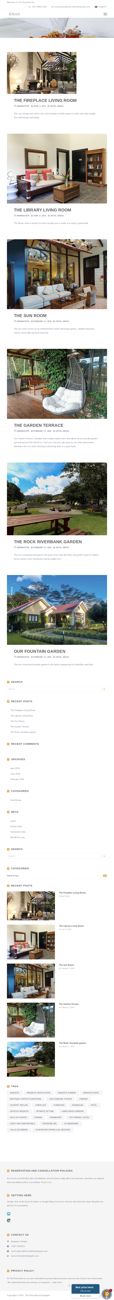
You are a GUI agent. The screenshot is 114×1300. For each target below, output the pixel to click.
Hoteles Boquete (19, 1111)
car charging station (60, 1099)
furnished (59, 1105)
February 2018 (17, 779)
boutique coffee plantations (25, 1099)
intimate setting (45, 1111)
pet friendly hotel (79, 1117)
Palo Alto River (18, 1117)
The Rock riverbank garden (48, 541)
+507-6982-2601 (39, 7)
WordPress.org (17, 837)
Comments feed (17, 832)
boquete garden (67, 1093)
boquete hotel (91, 1093)
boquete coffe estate (39, 1093)
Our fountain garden (39, 651)
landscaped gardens (72, 1111)
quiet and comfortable (22, 1124)
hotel (94, 1105)
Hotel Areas (57, 106)
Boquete (14, 1093)
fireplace (40, 1105)
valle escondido (19, 1130)
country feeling (19, 1105)
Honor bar (77, 1105)
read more (57, 1282)
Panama (38, 1117)
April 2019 (15, 768)
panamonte (56, 1117)
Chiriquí (83, 1099)
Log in (13, 821)
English (101, 7)
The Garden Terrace (39, 425)
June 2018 (15, 774)
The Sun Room (30, 315)
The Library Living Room (42, 210)
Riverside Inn (49, 1124)
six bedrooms (71, 1124)
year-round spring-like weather (52, 1130)
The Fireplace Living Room (45, 100)
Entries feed (16, 826)
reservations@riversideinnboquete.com (72, 7)
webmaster (23, 106)
